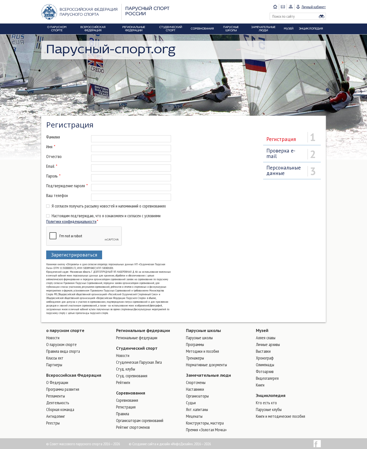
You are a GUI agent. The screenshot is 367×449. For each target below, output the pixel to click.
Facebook (317, 443)
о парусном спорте (65, 330)
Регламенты (55, 396)
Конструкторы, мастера (205, 423)
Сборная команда (60, 409)
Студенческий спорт (137, 348)
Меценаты (194, 416)
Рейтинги (123, 382)
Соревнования (130, 393)
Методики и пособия (202, 351)
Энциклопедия (270, 395)
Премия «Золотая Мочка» (206, 429)
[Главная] (275, 7)
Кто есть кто (266, 403)
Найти (321, 16)
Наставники (195, 389)
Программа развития (62, 389)
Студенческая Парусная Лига (139, 362)
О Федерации (57, 382)
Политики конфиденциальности (71, 221)
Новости (52, 337)
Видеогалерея (267, 378)
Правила (122, 413)
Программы (195, 344)
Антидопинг (55, 416)
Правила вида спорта (63, 351)
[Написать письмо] (283, 7)
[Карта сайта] (290, 7)
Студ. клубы (125, 369)
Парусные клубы (269, 409)
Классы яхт (54, 358)
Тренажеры (195, 358)
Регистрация (126, 407)
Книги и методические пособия (280, 416)
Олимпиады (265, 365)
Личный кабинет (314, 6)
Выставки (263, 351)
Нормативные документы (206, 365)
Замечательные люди (208, 375)
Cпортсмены (195, 382)
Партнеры (54, 365)
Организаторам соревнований (139, 420)
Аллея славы (265, 337)
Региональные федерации (143, 330)
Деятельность (57, 403)
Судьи (191, 403)
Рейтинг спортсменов (133, 427)
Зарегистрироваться (74, 255)
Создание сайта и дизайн (151, 443)
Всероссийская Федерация (73, 375)
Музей (262, 330)
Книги (260, 385)
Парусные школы (203, 330)
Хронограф (265, 358)
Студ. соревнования (131, 375)
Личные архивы (268, 344)
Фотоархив (265, 371)
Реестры (53, 423)
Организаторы (197, 396)
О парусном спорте (61, 344)
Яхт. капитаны (197, 409)
